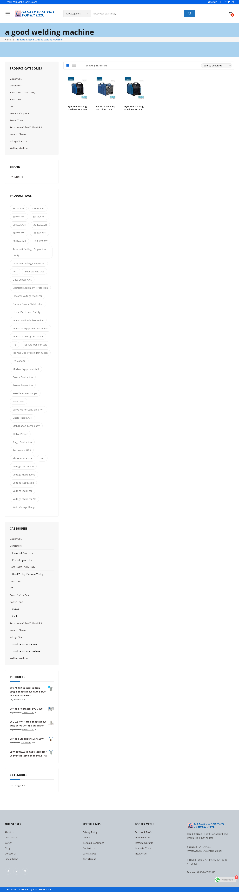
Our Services (11, 837)
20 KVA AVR (19, 224)
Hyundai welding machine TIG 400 (134, 108)
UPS (42, 458)
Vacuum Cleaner (18, 134)
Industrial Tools (143, 848)
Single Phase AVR (22, 417)
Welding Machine (19, 148)
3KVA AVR (18, 208)
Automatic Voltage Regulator (29, 263)
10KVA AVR (19, 216)
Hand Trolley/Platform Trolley (27, 574)
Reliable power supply (25, 393)
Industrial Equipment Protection (30, 328)
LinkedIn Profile (143, 837)
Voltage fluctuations (24, 474)
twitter (228, 1)
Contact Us (11, 853)
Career (8, 842)
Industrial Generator (22, 553)
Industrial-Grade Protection (28, 320)
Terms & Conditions (93, 842)
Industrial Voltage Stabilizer (28, 336)
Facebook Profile (144, 832)
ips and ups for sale (35, 344)
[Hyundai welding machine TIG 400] (134, 88)
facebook (225, 1)
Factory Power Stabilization (28, 304)
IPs (14, 344)
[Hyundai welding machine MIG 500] (77, 88)
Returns (87, 837)
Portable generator (22, 560)
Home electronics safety (26, 312)
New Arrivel (141, 853)
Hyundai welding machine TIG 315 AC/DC (105, 109)
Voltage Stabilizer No (24, 499)
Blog (7, 848)
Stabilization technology (26, 425)
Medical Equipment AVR (26, 369)
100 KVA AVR (40, 241)
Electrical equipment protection (30, 287)
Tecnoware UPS (22, 450)
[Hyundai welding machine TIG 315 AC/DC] (106, 88)
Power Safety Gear (20, 113)
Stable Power (20, 434)
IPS (11, 106)
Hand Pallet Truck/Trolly (22, 92)
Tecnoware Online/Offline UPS (26, 127)
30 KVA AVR (40, 224)
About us (9, 832)
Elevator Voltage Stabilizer (27, 295)
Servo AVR (18, 401)
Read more (88, 107)
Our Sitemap (89, 858)
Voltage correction (23, 466)
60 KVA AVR (19, 241)
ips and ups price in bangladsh (30, 352)
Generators (16, 85)
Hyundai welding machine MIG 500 (77, 108)
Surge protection (22, 442)
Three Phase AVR (22, 458)
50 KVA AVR (39, 232)
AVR (15, 271)
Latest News (11, 858)
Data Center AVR (22, 279)
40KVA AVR (19, 232)
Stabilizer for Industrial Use (26, 651)
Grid (67, 65)
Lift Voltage (19, 360)
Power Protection (23, 377)
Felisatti (16, 609)
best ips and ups (34, 271)
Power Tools (16, 120)
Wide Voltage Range (24, 507)
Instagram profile (144, 842)
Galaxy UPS (16, 78)
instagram (232, 1)
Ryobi (15, 616)
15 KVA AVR (39, 216)
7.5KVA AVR (38, 208)
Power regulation (23, 385)
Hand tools (15, 99)
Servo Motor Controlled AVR (28, 409)
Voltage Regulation (23, 482)
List (74, 65)
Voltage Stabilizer (19, 141)
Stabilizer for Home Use (24, 644)
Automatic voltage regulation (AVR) (29, 252)
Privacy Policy (90, 832)
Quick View (88, 80)
